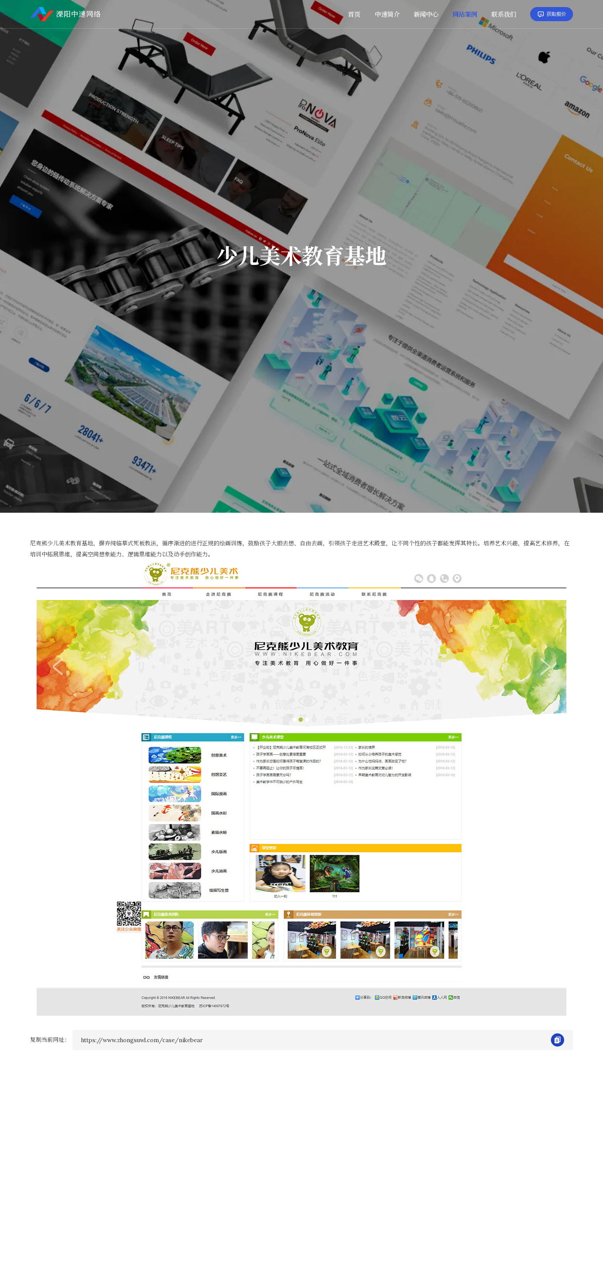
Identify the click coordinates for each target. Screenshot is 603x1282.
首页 (354, 14)
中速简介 (387, 14)
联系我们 (503, 14)
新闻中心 (426, 14)
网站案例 (464, 14)
